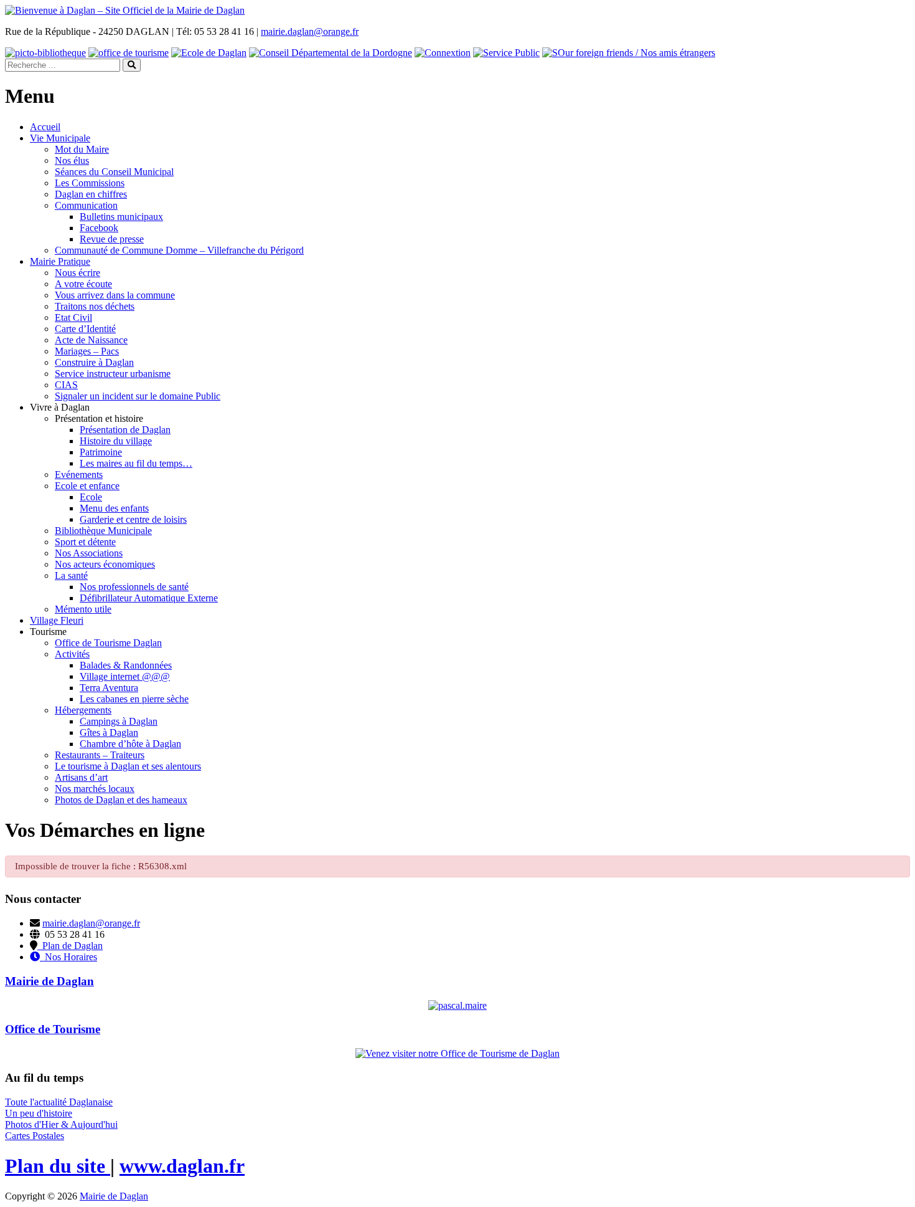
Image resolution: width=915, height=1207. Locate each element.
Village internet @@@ (125, 676)
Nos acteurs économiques (105, 564)
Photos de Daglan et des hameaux (121, 799)
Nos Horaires (68, 957)
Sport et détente (85, 542)
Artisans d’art (81, 777)
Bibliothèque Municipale (103, 530)
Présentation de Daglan (125, 429)
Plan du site (57, 1166)
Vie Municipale (60, 138)
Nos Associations (89, 553)
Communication (86, 205)
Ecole (91, 497)
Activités (72, 654)
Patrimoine (101, 452)
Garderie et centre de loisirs (133, 519)
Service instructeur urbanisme (113, 373)
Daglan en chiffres (91, 194)
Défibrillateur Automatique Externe (149, 598)
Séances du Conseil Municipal (114, 171)
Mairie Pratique (60, 261)
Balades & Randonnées (126, 665)
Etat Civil (73, 317)
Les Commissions (89, 183)
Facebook (99, 227)
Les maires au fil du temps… (136, 463)
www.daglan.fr (182, 1166)
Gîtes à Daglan (109, 732)
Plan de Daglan (70, 945)
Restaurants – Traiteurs (99, 755)
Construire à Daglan (94, 362)
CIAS (66, 384)
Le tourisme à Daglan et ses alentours (128, 766)
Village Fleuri (56, 620)
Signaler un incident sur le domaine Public (137, 396)
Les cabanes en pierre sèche (134, 699)
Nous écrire (77, 272)
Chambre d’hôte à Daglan (130, 743)
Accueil (45, 127)
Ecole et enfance (87, 485)
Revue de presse (112, 239)
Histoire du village (116, 441)
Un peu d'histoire (38, 1113)
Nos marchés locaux (94, 788)
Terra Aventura (109, 687)
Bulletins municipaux (121, 216)
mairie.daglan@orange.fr (310, 31)
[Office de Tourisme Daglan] (457, 1053)
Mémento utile (83, 609)
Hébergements (83, 710)
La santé (71, 575)
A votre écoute (83, 284)
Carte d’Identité (85, 328)
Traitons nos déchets (94, 306)
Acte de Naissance (91, 340)
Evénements (79, 474)
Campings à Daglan (118, 721)
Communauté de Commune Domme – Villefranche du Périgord (179, 250)
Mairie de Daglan (114, 1196)
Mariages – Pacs (87, 351)
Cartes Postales (34, 1135)
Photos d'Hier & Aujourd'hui (61, 1124)
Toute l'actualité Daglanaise (59, 1102)
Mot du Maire (82, 149)
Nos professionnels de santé (134, 586)
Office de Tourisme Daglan (108, 642)
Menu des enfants (114, 508)
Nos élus (72, 160)
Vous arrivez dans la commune (115, 295)
